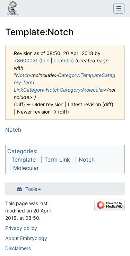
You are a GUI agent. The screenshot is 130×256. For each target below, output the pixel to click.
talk (45, 60)
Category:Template (80, 75)
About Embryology (26, 238)
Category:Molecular (82, 90)
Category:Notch (41, 90)
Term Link (57, 159)
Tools (31, 189)
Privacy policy (21, 228)
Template (23, 159)
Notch (23, 75)
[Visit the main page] (12, 9)
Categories (21, 151)
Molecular (26, 167)
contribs (63, 60)
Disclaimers (18, 248)
